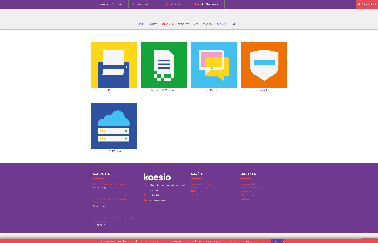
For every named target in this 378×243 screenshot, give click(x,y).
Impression (246, 191)
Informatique (247, 195)
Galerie (195, 195)
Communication (248, 184)
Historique (196, 191)
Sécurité (244, 198)
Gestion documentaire (252, 187)
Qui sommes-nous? (201, 184)
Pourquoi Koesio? (200, 187)
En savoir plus (260, 241)
